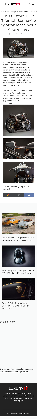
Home (2, 11)
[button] (30, 4)
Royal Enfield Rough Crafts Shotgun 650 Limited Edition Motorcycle (15, 306)
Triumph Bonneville (20, 70)
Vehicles (7, 11)
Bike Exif (10, 187)
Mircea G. (25, 34)
